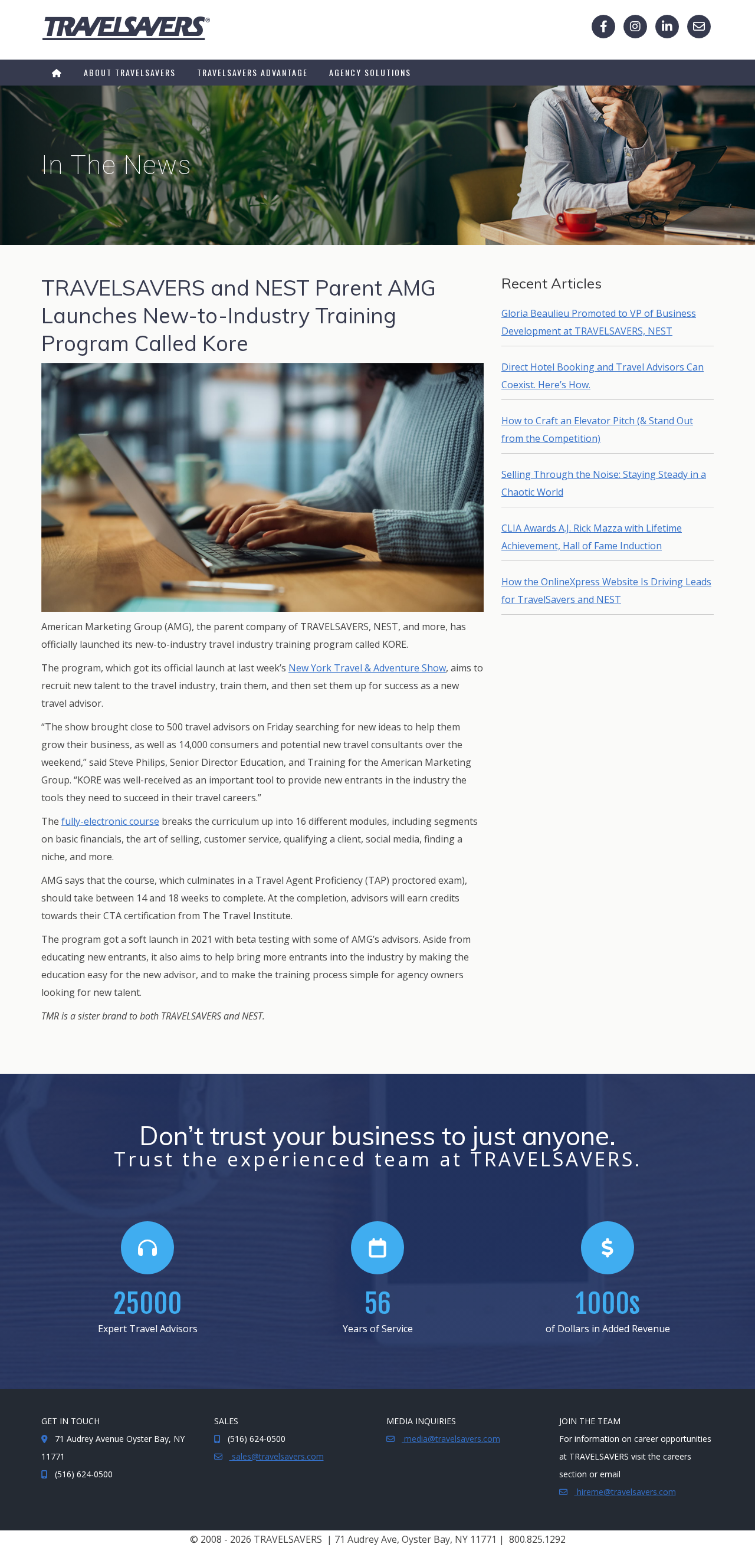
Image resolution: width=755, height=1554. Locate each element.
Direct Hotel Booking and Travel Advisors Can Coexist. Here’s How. (602, 375)
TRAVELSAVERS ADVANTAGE (252, 72)
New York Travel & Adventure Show (367, 667)
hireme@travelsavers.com (625, 1491)
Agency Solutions (370, 72)
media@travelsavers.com (451, 1438)
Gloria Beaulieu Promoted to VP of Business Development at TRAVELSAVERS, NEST (598, 322)
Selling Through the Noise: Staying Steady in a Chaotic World (603, 483)
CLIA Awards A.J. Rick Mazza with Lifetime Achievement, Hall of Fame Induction (591, 537)
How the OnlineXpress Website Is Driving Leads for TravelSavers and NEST (606, 590)
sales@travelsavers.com (276, 1456)
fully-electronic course (110, 821)
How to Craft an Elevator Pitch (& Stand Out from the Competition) (597, 429)
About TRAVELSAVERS (130, 72)
